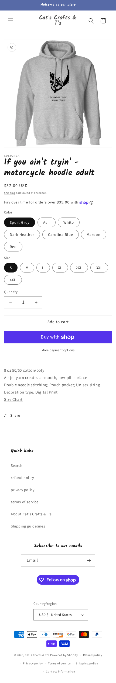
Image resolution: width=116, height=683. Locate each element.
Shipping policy (87, 663)
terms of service (25, 501)
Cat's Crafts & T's (37, 655)
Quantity (11, 291)
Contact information (60, 671)
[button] (11, 21)
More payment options (58, 350)
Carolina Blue (60, 234)
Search (17, 465)
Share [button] (15, 415)
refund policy (22, 477)
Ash (46, 222)
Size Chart (13, 399)
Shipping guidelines (28, 526)
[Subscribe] (89, 560)
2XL (79, 267)
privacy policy (22, 489)
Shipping (9, 193)
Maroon (94, 234)
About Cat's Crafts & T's (31, 514)
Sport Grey (19, 222)
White (68, 222)
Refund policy (92, 655)
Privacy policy (33, 663)
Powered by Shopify (64, 655)
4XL (13, 279)
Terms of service (59, 663)
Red (13, 246)
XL (60, 267)
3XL (99, 267)
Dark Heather (22, 234)
